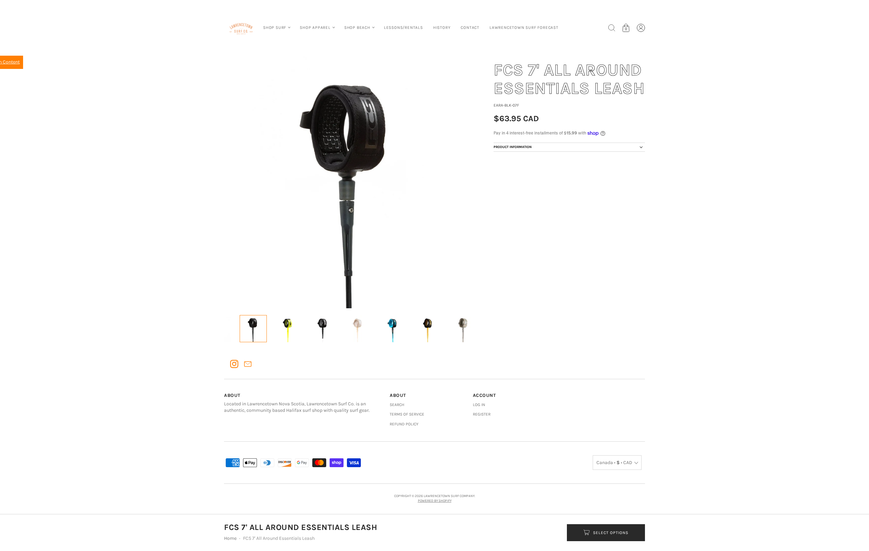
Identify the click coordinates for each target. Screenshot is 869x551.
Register (482, 414)
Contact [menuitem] (470, 27)
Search (397, 404)
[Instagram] (234, 364)
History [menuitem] (442, 27)
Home (230, 538)
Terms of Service (407, 414)
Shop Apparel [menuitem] (315, 27)
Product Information (513, 147)
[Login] (640, 27)
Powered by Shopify (434, 501)
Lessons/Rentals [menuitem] (403, 27)
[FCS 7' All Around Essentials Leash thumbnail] (253, 328)
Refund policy (404, 424)
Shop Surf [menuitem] (274, 27)
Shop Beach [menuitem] (357, 27)
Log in (479, 404)
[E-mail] (248, 364)
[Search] (611, 28)
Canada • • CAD (614, 462)
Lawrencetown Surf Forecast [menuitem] (523, 27)
